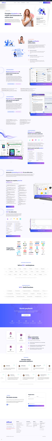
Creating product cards (30, 296)
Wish (25, 271)
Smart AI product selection (39, 19)
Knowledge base (23, 2)
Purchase (17, 274)
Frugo (37, 274)
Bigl (12, 274)
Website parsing (34, 293)
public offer (33, 403)
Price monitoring (27, 293)
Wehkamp (32, 274)
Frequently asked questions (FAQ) (35, 425)
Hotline (7, 274)
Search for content (39, 296)
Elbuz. (8, 436)
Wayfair (17, 268)
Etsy (6, 268)
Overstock (28, 268)
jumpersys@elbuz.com (42, 426)
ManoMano (4, 271)
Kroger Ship (34, 268)
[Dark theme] (1, 439)
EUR (49, 0)
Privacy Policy (44, 436)
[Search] (38, 2)
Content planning (22, 296)
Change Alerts (41, 293)
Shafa (27, 274)
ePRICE (46, 271)
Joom (35, 271)
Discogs (30, 271)
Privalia (48, 274)
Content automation (18, 430)
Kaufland (20, 271)
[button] (46, 2)
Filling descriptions (47, 296)
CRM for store (18, 429)
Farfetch (40, 271)
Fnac (14, 271)
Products (15, 2)
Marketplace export (18, 431)
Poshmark (22, 268)
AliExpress (41, 268)
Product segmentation (18, 293)
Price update (47, 293)
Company (28, 2)
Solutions (19, 2)
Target (12, 268)
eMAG (10, 271)
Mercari (47, 268)
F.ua (22, 274)
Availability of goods (9, 293)
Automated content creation (12, 296)
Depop (43, 274)
